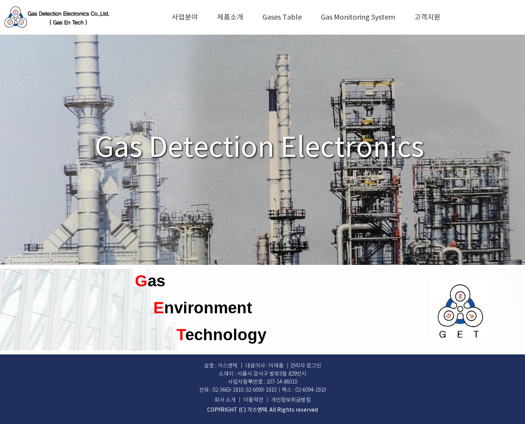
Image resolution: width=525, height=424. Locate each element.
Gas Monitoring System (358, 17)
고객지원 (427, 17)
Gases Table (282, 17)
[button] (305, 366)
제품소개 (230, 17)
